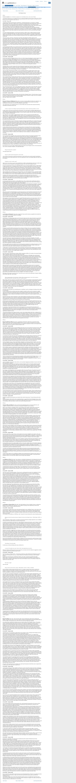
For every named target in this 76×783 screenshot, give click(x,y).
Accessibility (37, 1)
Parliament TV (38, 7)
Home (3, 5)
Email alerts (41, 1)
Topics (45, 7)
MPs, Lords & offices (17, 5)
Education (37, 5)
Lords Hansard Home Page (38, 10)
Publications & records (32, 7)
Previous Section (5, 10)
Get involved (30, 5)
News (42, 7)
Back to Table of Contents (20, 10)
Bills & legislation (20, 7)
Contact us (49, 1)
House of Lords (11, 7)
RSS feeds (45, 1)
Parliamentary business (9, 5)
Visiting (33, 5)
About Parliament (24, 5)
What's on (15, 7)
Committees (26, 7)
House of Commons (5, 7)
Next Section (5, 780)
